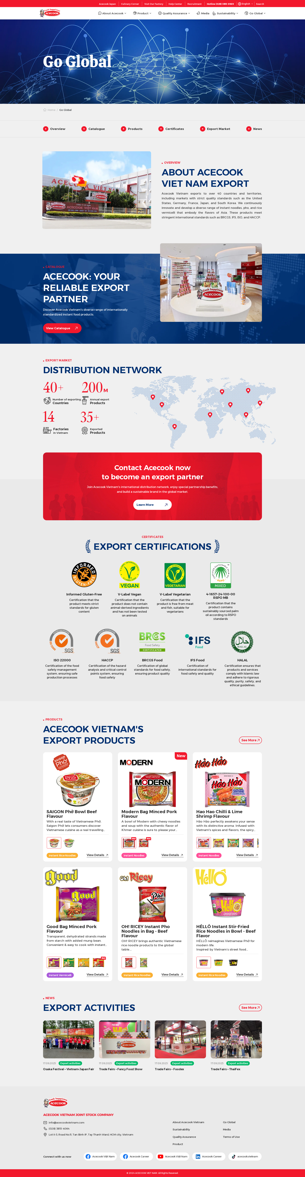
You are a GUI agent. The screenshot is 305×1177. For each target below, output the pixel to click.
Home (51, 110)
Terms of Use (231, 1137)
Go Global (229, 1122)
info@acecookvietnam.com (66, 1122)
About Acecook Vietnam (188, 1122)
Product (178, 1144)
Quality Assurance (184, 1137)
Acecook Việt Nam (103, 1156)
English (246, 3)
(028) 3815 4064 (59, 1128)
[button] (257, 842)
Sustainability (181, 1129)
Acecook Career (140, 1156)
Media (227, 1129)
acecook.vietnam (247, 1156)
